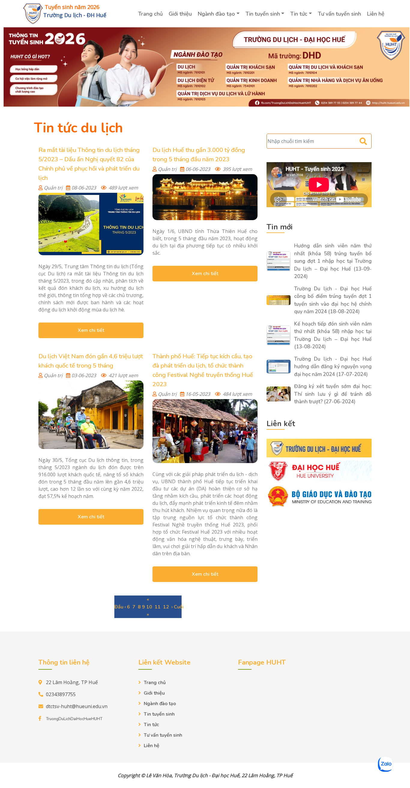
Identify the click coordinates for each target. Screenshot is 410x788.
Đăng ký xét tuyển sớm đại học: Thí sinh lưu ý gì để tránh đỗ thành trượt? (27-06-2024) (333, 394)
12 (166, 607)
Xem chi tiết (91, 330)
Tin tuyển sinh (263, 13)
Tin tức (298, 13)
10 (149, 607)
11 (158, 607)
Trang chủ (150, 13)
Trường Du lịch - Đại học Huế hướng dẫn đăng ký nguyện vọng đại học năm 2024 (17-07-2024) (333, 367)
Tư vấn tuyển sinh (339, 13)
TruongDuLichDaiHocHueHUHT (74, 719)
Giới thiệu (180, 13)
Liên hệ (375, 13)
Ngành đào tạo (216, 13)
